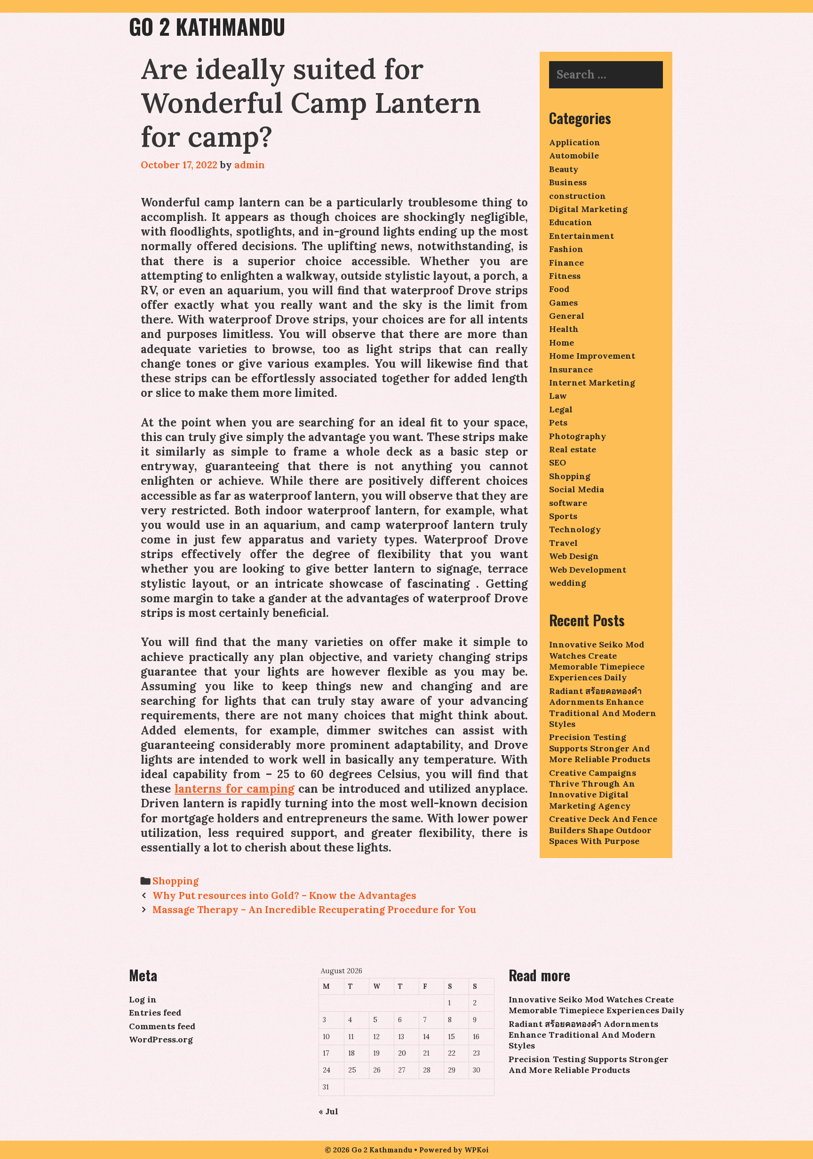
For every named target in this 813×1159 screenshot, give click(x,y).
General (566, 315)
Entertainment (581, 235)
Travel (563, 542)
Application (574, 142)
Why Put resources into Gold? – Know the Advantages (284, 895)
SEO (557, 462)
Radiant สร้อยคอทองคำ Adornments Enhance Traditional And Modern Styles (602, 707)
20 (402, 1053)
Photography (577, 436)
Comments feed (162, 1026)
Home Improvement (592, 355)
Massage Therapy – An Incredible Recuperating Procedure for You (314, 909)
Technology (575, 529)
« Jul (328, 1111)
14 (426, 1037)
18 (351, 1053)
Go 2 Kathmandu (207, 26)
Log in (143, 999)
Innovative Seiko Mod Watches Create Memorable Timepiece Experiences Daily (597, 661)
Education (570, 222)
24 (326, 1070)
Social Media (576, 489)
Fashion (566, 249)
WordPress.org (161, 1039)
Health (564, 328)
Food (559, 289)
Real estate (572, 449)
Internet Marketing (592, 382)
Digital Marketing (588, 209)
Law (558, 395)
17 (326, 1053)
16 (476, 1037)
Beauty (563, 169)
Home (561, 342)
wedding (567, 582)
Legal (561, 409)
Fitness (565, 275)
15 (451, 1037)
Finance (566, 262)
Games (563, 302)
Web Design (574, 556)
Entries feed (155, 1012)
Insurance (571, 369)
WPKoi (476, 1149)
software (568, 502)
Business (568, 182)
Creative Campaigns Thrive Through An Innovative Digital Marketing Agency (592, 789)
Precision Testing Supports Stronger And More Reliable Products (599, 748)
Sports (563, 516)
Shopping (175, 881)
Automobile (574, 155)
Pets (558, 422)
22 (451, 1053)
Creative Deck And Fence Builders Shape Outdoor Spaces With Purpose (603, 829)
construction (577, 195)
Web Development (587, 569)
